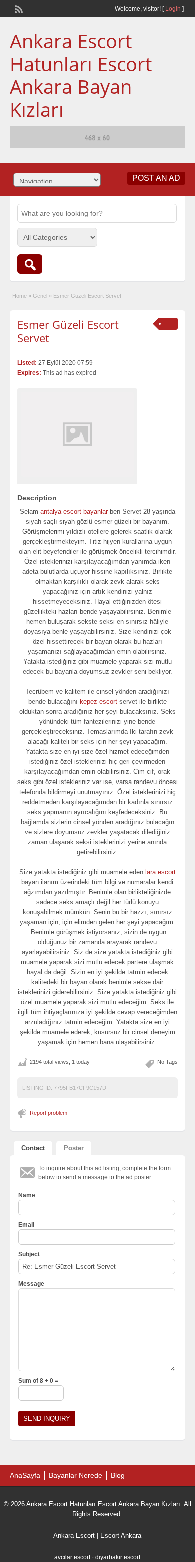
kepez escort (99, 701)
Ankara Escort (74, 1535)
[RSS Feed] (18, 8)
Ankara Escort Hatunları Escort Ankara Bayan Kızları (81, 75)
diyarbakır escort (118, 1557)
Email (26, 1224)
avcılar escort (72, 1557)
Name (27, 1195)
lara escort (161, 872)
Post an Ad (156, 178)
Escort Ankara (121, 1535)
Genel (40, 296)
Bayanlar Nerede (75, 1475)
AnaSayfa (25, 1475)
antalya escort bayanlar (74, 511)
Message (31, 1283)
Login (173, 8)
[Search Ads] (30, 264)
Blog (118, 1475)
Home (19, 296)
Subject (29, 1254)
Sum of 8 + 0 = (38, 1380)
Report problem (49, 1113)
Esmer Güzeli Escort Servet (68, 331)
